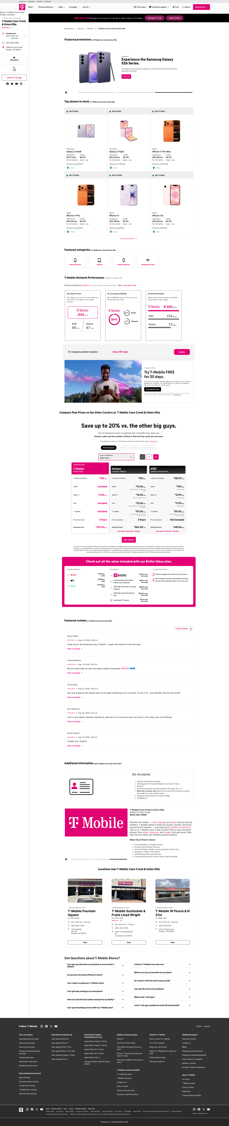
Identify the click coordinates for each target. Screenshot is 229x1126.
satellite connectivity (181, 827)
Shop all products (128, 238)
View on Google (75, 648)
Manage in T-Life (154, 18)
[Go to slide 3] (156, 93)
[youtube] (16, 83)
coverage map (129, 285)
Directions (14, 58)
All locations (69, 29)
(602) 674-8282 (165, 926)
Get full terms (124, 78)
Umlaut (86, 285)
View (85, 942)
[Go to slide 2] (117, 93)
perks (174, 822)
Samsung (154, 832)
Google (167, 832)
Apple (145, 832)
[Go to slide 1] (78, 93)
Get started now (152, 389)
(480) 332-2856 (121, 928)
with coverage (159, 822)
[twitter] (12, 83)
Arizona (80, 29)
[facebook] (7, 83)
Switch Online (174, 18)
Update (182, 352)
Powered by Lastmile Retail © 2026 (114, 1122)
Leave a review (182, 628)
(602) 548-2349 (77, 926)
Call (14, 68)
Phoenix (90, 29)
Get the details (128, 69)
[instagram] (21, 83)
